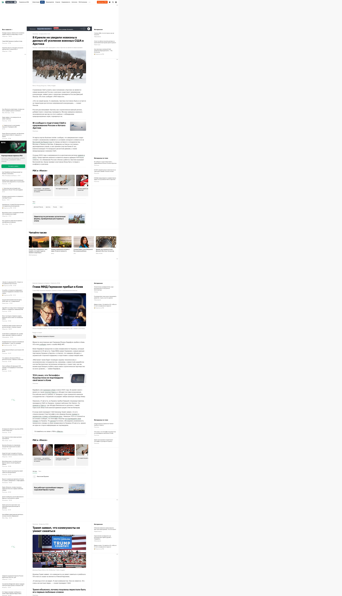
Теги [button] (34, 201)
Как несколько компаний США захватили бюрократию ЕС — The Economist (103, 50)
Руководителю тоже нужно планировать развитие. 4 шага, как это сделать (105, 296)
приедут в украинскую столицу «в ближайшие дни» (56, 415)
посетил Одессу (51, 392)
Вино (52, 253)
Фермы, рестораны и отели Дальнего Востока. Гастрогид (105, 250)
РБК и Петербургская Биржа (9, 175)
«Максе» (60, 431)
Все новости (6, 29)
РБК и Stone (5, 440)
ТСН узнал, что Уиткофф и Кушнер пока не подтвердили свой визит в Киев (48, 377)
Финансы (4, 448)
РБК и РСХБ (99, 253)
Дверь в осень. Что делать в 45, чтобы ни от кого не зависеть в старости (105, 304)
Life (75, 253)
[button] (110, 2)
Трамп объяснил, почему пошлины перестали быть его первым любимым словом (59, 590)
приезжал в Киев (49, 389)
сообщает (42, 344)
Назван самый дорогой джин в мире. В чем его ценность (60, 250)
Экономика (5, 482)
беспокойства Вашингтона (42, 141)
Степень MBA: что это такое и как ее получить (104, 33)
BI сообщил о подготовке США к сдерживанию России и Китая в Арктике (49, 125)
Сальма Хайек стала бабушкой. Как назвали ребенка (83, 250)
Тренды (96, 292)
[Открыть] (13, 2)
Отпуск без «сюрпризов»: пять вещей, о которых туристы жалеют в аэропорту (38, 251)
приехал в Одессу (39, 405)
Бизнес (4, 199)
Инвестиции (5, 303)
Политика (4, 43)
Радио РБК (9, 2)
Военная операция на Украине (41, 283)
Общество (4, 36)
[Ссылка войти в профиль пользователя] (116, 2)
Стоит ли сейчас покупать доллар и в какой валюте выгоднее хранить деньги (105, 41)
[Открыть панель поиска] (113, 2)
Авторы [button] (35, 471)
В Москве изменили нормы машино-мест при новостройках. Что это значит (105, 528)
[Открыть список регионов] (110, 2)
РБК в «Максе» (40, 170)
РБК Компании (33, 255)
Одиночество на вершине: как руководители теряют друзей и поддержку (102, 537)
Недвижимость (98, 531)
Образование (5, 337)
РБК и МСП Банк (6, 112)
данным (53, 420)
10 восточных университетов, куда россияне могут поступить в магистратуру (103, 288)
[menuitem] (24, 2)
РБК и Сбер (5, 224)
